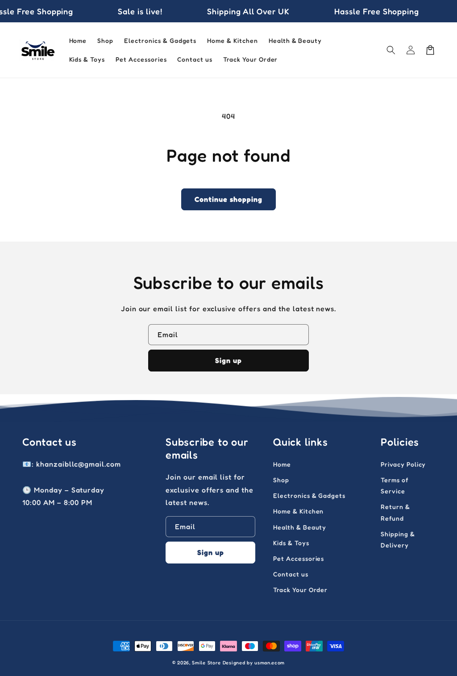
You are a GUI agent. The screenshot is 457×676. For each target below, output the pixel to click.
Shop (281, 480)
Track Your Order (300, 589)
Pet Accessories (298, 558)
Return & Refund (395, 512)
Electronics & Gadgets (309, 495)
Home (282, 464)
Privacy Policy (403, 464)
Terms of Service (394, 485)
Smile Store (206, 662)
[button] (391, 50)
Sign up (228, 360)
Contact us (290, 574)
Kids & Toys (291, 543)
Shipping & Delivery (398, 539)
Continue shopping (228, 199)
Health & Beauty (299, 527)
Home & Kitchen (298, 511)
